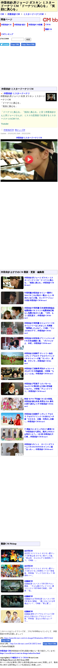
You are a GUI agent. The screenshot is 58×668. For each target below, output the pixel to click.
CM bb (48, 24)
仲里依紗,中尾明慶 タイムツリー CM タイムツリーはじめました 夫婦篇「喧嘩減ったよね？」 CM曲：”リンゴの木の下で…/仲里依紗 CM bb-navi (39, 328)
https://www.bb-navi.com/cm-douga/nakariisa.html (20, 653)
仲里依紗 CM (13, 14)
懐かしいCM (20, 130)
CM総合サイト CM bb (19, 657)
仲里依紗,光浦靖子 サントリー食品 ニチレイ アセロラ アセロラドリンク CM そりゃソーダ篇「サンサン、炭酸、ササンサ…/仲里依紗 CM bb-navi (39, 358)
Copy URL (15, 44)
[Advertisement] (29, 68)
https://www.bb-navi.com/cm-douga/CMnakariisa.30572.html (28, 638)
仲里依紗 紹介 (20, 25)
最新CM (48, 29)
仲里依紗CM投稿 (35, 25)
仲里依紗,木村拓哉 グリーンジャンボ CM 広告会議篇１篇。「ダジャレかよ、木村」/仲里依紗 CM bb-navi (39, 340)
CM (2, 14)
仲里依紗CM (6, 25)
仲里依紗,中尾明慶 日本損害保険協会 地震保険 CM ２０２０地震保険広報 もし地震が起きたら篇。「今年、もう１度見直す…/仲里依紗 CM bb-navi (39, 313)
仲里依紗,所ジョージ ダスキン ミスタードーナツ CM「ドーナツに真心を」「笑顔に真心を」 (28, 6)
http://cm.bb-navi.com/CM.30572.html (25, 644)
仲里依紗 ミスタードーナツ (17, 93)
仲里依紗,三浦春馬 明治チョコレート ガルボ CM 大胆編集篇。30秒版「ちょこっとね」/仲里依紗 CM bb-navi (39, 371)
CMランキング (7, 34)
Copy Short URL (28, 44)
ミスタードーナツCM (33, 14)
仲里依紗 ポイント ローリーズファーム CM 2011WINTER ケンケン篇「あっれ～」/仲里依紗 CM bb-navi (39, 446)
